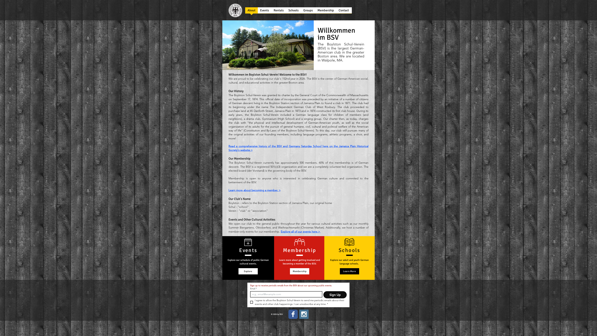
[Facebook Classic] (293, 314)
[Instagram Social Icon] (304, 314)
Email (253, 288)
